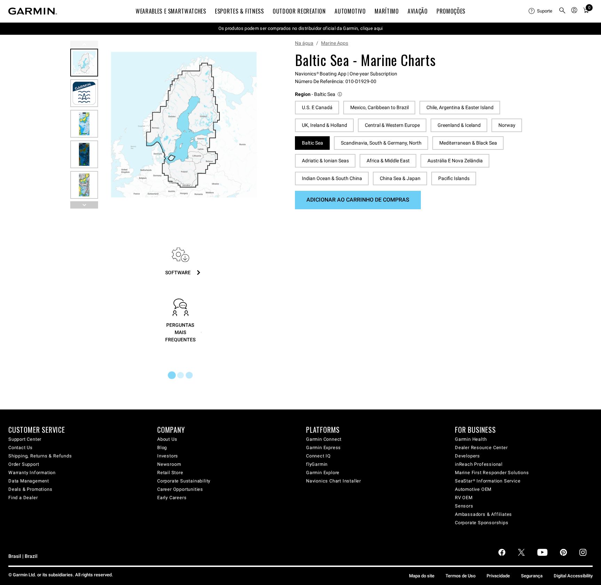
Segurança (532, 575)
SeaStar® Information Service (487, 481)
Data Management (28, 481)
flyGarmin (317, 464)
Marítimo (387, 11)
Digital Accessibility (573, 575)
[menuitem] (541, 11)
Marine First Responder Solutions (492, 472)
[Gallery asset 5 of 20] (84, 185)
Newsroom (169, 464)
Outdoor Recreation (299, 11)
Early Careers (171, 497)
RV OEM (464, 497)
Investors (167, 455)
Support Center (24, 439)
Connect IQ (318, 455)
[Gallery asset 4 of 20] (84, 154)
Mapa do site (421, 575)
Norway (506, 125)
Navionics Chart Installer (333, 481)
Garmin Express (323, 447)
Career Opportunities (180, 489)
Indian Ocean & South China (332, 178)
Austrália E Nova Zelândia (455, 160)
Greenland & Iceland (459, 125)
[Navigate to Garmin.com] (32, 11)
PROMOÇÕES (450, 11)
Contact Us (20, 447)
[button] (319, 94)
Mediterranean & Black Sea (468, 143)
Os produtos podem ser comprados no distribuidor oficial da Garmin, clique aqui (300, 28)
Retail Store (170, 472)
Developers (467, 455)
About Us (167, 439)
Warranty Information (32, 472)
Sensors (464, 506)
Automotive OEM (473, 489)
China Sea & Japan (400, 178)
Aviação (417, 11)
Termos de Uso (460, 575)
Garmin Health (471, 439)
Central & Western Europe (392, 125)
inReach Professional (479, 464)
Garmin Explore (322, 472)
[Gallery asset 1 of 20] (184, 125)
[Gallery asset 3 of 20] (84, 124)
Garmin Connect (324, 439)
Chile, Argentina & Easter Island (460, 107)
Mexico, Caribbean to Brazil (379, 107)
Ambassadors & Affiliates (483, 514)
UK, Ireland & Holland (324, 125)
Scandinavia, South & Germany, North (381, 143)
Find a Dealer (23, 497)
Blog (162, 447)
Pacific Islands (454, 178)
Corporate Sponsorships (481, 522)
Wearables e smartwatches (171, 11)
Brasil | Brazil (23, 556)
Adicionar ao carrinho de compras (357, 199)
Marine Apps (334, 43)
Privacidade (498, 575)
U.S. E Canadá (317, 107)
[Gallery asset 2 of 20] (84, 93)
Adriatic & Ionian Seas (325, 160)
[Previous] (84, 44)
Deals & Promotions (30, 489)
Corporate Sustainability (183, 481)
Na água (304, 43)
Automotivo (350, 11)
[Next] (258, 124)
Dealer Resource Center (481, 447)
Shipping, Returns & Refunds (40, 455)
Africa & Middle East (388, 160)
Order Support (23, 464)
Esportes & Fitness (239, 11)
